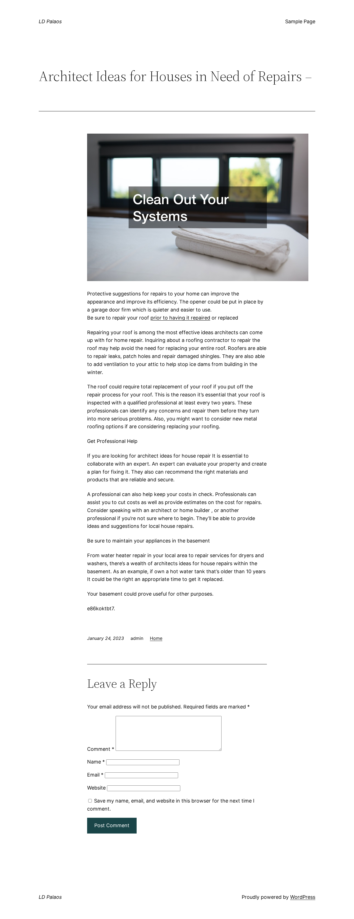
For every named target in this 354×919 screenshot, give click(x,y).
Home (156, 638)
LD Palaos (50, 21)
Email (95, 775)
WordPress (302, 897)
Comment (100, 749)
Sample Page (300, 21)
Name (96, 762)
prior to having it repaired (180, 318)
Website (96, 788)
